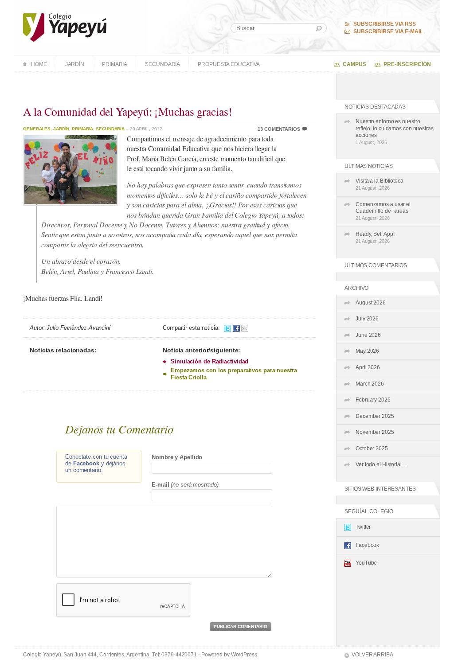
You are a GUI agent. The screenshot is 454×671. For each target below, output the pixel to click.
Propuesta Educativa (229, 64)
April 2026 (368, 367)
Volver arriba (372, 654)
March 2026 (370, 384)
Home (39, 64)
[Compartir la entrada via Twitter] (227, 327)
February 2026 (373, 400)
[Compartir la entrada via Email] (244, 327)
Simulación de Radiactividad (209, 361)
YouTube (366, 563)
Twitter (363, 527)
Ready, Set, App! (375, 237)
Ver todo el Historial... (381, 464)
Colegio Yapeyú (65, 27)
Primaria (114, 64)
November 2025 (375, 432)
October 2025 (372, 448)
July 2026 (367, 319)
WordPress (244, 654)
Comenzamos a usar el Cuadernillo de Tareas (383, 211)
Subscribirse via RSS (384, 24)
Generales (37, 128)
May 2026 (367, 351)
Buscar (319, 28)
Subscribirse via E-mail (388, 31)
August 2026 (371, 303)
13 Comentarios (279, 129)
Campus (354, 64)
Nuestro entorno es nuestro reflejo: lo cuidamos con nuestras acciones (395, 131)
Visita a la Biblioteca (379, 184)
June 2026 (368, 335)
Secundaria (162, 64)
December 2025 (375, 416)
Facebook (367, 545)
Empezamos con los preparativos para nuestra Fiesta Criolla (234, 373)
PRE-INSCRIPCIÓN (407, 64)
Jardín (74, 64)
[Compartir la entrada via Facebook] (236, 327)
